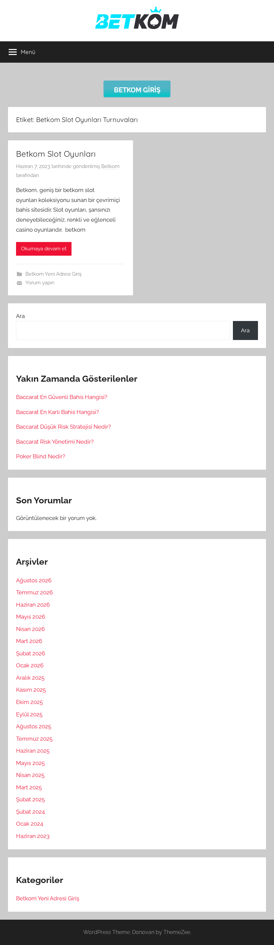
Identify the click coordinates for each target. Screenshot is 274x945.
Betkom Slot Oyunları (56, 154)
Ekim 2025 (29, 702)
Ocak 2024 (29, 823)
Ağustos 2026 (33, 580)
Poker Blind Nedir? (40, 456)
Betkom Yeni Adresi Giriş (53, 274)
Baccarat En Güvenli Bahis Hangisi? (61, 397)
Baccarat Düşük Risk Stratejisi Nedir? (63, 426)
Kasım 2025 (31, 689)
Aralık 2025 (30, 677)
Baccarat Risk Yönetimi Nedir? (55, 441)
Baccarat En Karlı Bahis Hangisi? (57, 412)
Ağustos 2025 (33, 726)
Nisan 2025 (30, 775)
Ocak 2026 (29, 665)
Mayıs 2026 (30, 616)
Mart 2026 (29, 641)
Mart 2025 (29, 787)
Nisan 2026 (30, 629)
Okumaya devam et (43, 249)
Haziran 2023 (32, 836)
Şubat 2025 (30, 799)
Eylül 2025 (29, 714)
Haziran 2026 (33, 604)
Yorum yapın (39, 283)
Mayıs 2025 (30, 763)
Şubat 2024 (30, 811)
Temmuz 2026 (34, 592)
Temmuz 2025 (34, 738)
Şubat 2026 (30, 653)
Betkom (110, 166)
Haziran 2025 (32, 750)
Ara (20, 316)
